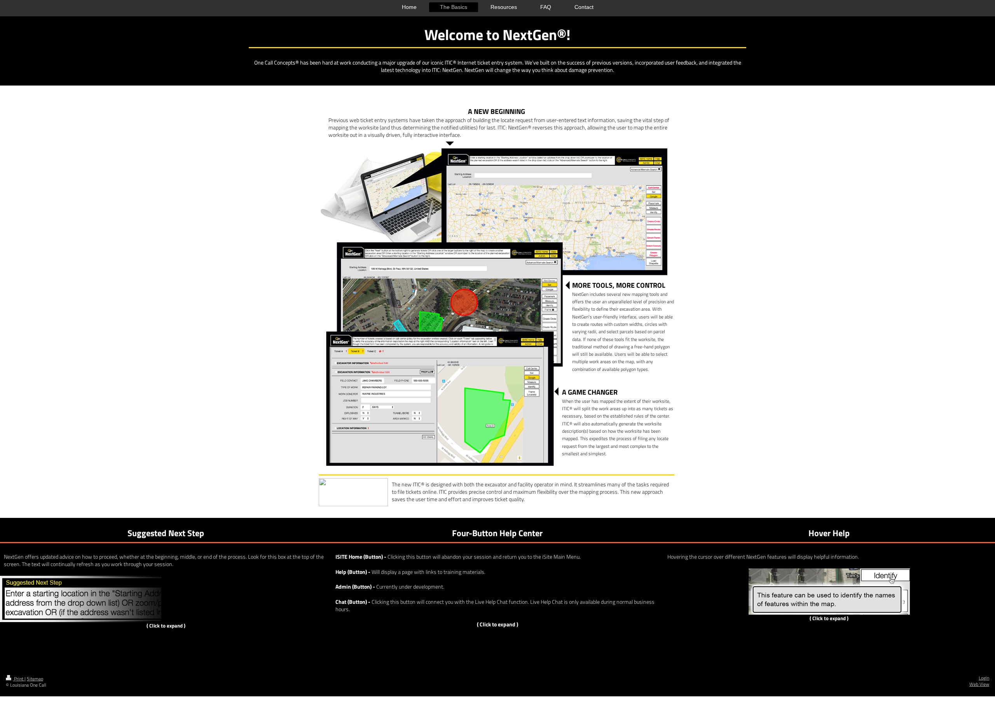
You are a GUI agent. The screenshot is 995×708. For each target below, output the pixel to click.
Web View (979, 684)
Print (18, 678)
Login (984, 678)
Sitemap (35, 678)
